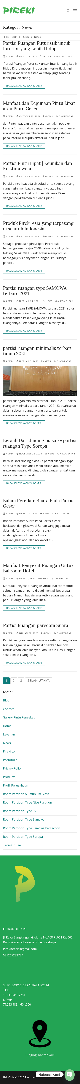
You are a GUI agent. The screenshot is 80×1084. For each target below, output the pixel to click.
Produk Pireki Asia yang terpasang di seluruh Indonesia (38, 226)
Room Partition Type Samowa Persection (31, 828)
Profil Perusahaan (15, 785)
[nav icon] (75, 11)
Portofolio (10, 760)
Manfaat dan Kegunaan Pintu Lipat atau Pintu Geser (39, 106)
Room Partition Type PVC (20, 811)
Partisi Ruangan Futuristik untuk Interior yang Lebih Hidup (36, 45)
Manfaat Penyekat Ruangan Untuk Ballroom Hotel (38, 568)
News (49, 116)
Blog (6, 700)
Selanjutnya (39, 681)
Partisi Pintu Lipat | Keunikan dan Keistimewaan (37, 166)
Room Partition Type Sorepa (23, 837)
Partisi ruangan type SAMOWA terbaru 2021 (35, 290)
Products (9, 777)
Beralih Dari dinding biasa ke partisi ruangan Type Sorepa (39, 443)
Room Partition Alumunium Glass (26, 794)
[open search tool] (68, 10)
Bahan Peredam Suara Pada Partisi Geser (39, 503)
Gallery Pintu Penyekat (19, 717)
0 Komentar (64, 56)
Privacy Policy (12, 768)
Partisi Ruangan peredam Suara (35, 625)
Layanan (9, 734)
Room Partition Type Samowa (23, 819)
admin (9, 56)
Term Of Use (12, 845)
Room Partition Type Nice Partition (27, 802)
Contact (8, 709)
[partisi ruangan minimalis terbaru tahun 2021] (40, 381)
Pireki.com (10, 751)
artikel (46, 56)
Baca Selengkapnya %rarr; (24, 85)
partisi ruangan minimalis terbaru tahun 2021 (38, 351)
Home (7, 726)
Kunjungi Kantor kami (40, 1055)
